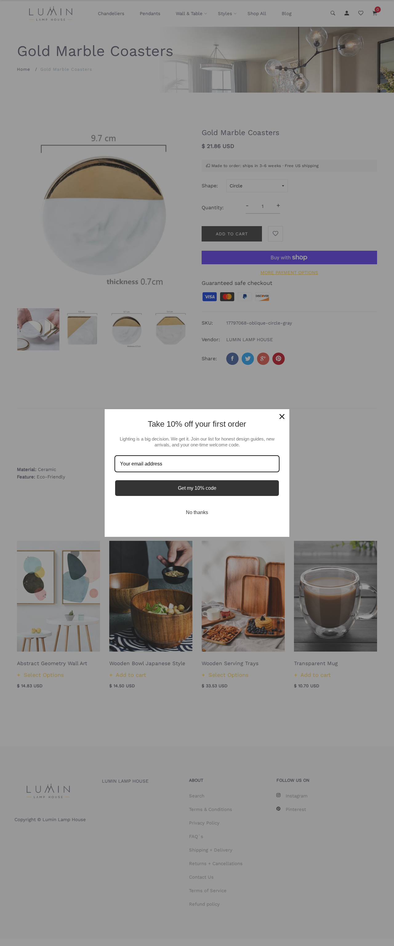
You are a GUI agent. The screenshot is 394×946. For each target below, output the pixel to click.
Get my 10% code (197, 488)
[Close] (282, 416)
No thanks (197, 512)
